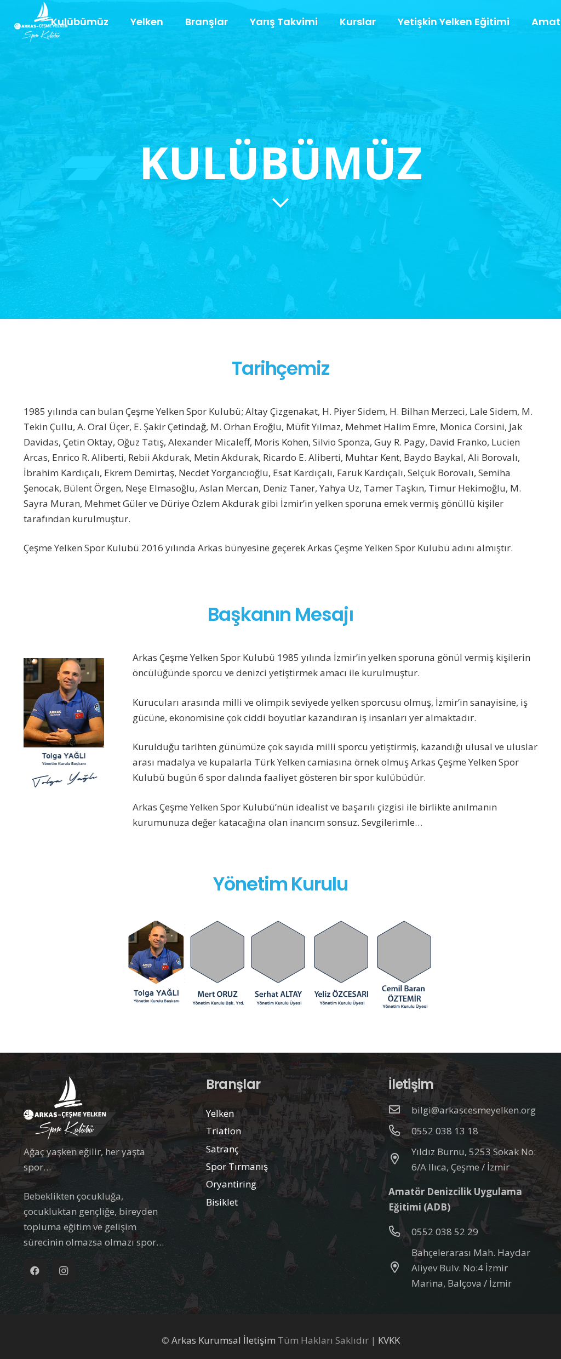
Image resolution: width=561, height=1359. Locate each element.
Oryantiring (231, 1184)
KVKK (389, 1340)
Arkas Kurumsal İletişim (223, 1340)
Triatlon (223, 1130)
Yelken (220, 1113)
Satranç (222, 1149)
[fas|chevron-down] (281, 203)
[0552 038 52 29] (399, 1232)
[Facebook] (35, 1271)
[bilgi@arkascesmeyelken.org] (399, 1110)
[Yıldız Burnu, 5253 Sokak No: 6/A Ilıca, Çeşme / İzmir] (399, 1159)
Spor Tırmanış (237, 1166)
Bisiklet (222, 1202)
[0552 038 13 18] (399, 1131)
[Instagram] (64, 1271)
